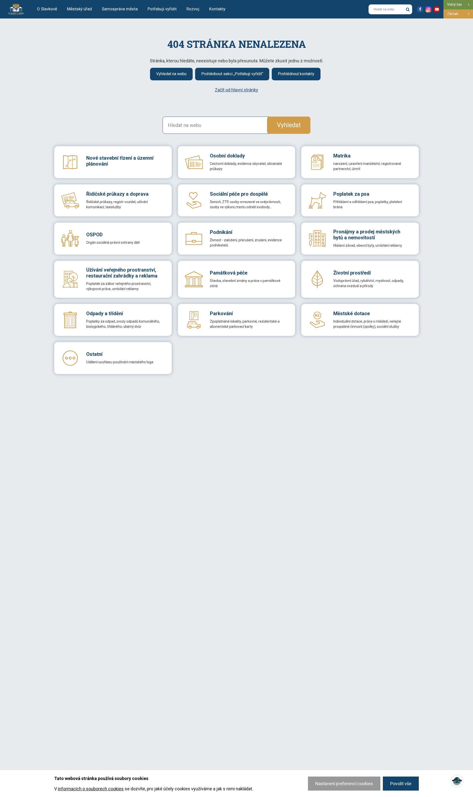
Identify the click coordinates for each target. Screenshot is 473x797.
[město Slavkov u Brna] (16, 9)
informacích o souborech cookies (91, 788)
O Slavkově (47, 8)
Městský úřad (79, 8)
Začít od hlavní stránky (236, 89)
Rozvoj (192, 8)
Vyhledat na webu (171, 73)
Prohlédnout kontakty (296, 73)
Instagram (428, 9)
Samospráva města (120, 8)
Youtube (437, 9)
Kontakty (217, 8)
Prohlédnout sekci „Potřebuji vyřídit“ (232, 73)
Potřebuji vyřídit (162, 8)
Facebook (420, 9)
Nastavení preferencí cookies (344, 783)
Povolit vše (400, 783)
